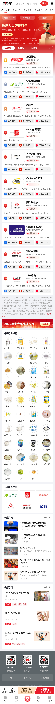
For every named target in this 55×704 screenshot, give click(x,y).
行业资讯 (49, 10)
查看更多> (47, 517)
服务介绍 (27, 678)
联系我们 (45, 678)
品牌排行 (16, 10)
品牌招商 (38, 10)
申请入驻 (7, 34)
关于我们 (10, 678)
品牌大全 (27, 10)
